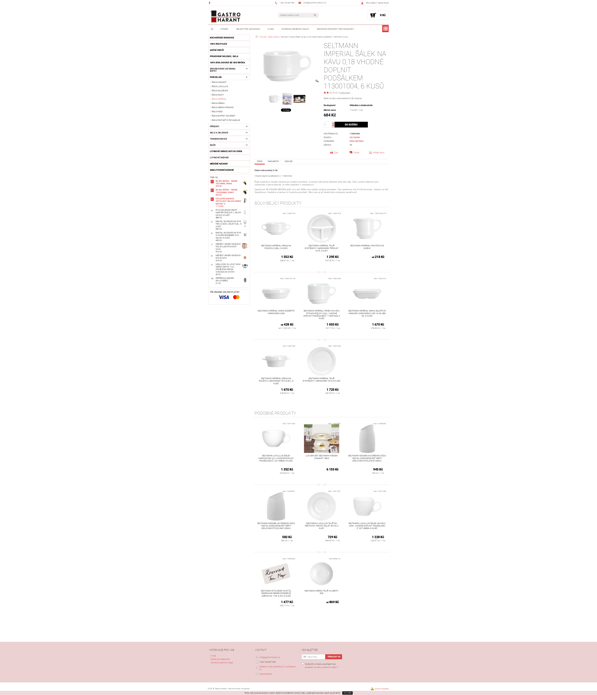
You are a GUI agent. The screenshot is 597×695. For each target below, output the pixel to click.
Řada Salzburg (220, 90)
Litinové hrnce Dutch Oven (226, 151)
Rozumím (347, 693)
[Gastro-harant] (225, 16)
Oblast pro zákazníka (248, 29)
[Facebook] (210, 3)
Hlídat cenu (379, 152)
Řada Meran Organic (223, 107)
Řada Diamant (219, 82)
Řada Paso (217, 111)
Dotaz (357, 152)
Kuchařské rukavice (222, 37)
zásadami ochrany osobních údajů (320, 667)
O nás (271, 29)
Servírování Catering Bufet (222, 69)
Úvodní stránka (212, 29)
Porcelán (216, 77)
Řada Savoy (218, 95)
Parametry (273, 161)
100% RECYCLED (218, 44)
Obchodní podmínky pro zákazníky (335, 29)
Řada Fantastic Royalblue (226, 120)
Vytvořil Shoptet (381, 689)
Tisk (336, 152)
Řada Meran (218, 103)
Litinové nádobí (219, 157)
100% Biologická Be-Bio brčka (227, 62)
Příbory (214, 126)
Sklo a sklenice (219, 132)
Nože (213, 145)
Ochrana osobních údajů (295, 29)
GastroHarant (265, 674)
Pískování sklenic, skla (224, 56)
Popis (259, 161)
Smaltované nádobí (222, 170)
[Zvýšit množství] (333, 123)
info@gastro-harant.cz (269, 657)
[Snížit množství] (333, 126)
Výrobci (224, 29)
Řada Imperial (219, 99)
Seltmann (355, 137)
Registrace (383, 3)
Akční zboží (217, 50)
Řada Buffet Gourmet (223, 116)
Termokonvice (218, 139)
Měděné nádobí (219, 163)
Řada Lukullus (220, 86)
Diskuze (289, 161)
